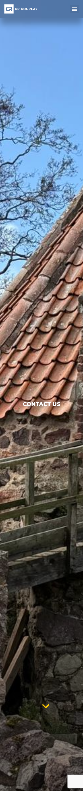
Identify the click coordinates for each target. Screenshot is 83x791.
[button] (74, 9)
